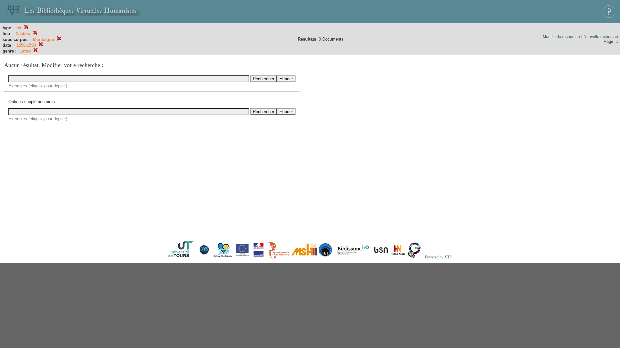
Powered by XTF (438, 257)
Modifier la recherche (561, 36)
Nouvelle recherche (601, 36)
